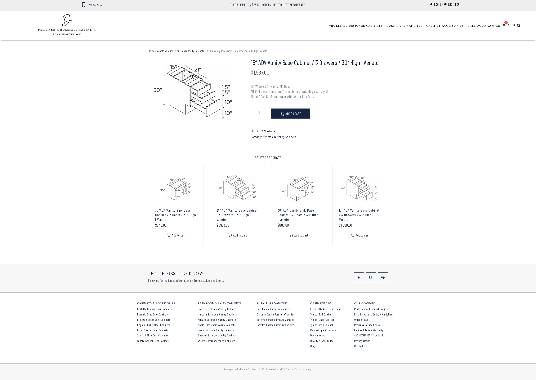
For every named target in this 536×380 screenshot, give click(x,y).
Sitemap (307, 369)
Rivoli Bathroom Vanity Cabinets (216, 330)
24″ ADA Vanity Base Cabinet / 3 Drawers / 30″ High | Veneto (237, 215)
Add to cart (293, 113)
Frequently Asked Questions (325, 309)
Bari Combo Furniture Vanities (273, 309)
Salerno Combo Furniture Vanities (275, 319)
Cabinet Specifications (323, 330)
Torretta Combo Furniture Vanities (275, 325)
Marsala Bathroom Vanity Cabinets (217, 314)
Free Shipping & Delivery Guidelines (374, 314)
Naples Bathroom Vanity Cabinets (217, 325)
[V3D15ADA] (193, 92)
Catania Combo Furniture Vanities (276, 314)
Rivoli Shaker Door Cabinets (153, 330)
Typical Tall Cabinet (321, 314)
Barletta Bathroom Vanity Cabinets (217, 309)
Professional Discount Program (371, 309)
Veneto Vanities (165, 51)
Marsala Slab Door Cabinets (153, 314)
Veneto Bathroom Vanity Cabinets (216, 341)
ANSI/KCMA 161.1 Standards (369, 335)
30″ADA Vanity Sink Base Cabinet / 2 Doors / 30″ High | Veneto (175, 215)
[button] (355, 26)
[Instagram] (371, 277)
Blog (312, 346)
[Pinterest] (383, 277)
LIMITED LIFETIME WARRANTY (289, 4)
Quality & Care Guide (322, 341)
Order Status (361, 319)
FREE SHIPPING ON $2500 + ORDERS (251, 4)
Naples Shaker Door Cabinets (153, 325)
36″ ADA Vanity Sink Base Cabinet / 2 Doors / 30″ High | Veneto (298, 215)
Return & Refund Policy (367, 325)
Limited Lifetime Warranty (368, 330)
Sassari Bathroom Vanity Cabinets (217, 335)
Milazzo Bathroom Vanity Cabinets (217, 319)
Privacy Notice (362, 341)
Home (152, 51)
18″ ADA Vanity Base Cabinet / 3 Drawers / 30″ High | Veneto (359, 215)
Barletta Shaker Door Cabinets (154, 309)
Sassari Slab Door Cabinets (152, 335)
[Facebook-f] (359, 277)
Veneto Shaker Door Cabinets (153, 341)
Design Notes (317, 335)
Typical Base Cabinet (322, 319)
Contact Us (360, 346)
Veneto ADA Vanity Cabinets (189, 51)
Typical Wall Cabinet (321, 325)
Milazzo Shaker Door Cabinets (153, 319)
